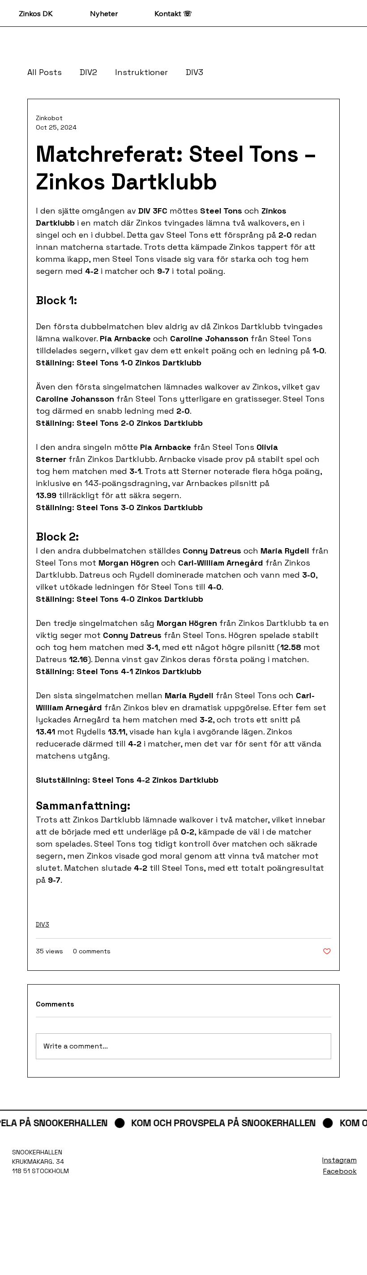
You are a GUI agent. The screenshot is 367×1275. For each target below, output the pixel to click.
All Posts (44, 72)
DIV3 (194, 72)
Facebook (340, 1171)
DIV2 (88, 72)
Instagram (339, 1160)
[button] (183, 1123)
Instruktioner (141, 72)
